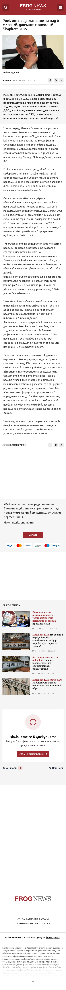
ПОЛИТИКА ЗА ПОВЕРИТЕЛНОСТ (33, 923)
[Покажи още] (33, 981)
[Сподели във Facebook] (56, 80)
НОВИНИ (6, 80)
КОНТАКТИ (32, 918)
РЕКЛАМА (44, 918)
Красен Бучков (18, 444)
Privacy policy (53, 937)
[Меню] (60, 7)
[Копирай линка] (50, 80)
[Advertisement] (33, 834)
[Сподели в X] (61, 80)
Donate (33, 535)
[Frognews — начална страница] (33, 898)
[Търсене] (5, 7)
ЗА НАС (21, 918)
